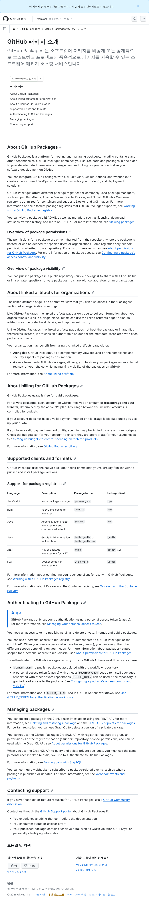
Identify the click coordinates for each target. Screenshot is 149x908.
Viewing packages (121, 222)
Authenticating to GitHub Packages (44, 602)
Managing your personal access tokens (74, 624)
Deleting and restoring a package (53, 723)
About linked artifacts (59, 374)
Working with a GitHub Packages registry (41, 579)
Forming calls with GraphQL (63, 762)
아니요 (31, 865)
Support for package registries (34, 484)
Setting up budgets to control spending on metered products (55, 439)
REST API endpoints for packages (111, 723)
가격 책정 (80, 894)
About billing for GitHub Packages (43, 385)
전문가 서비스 (97, 894)
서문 (83, 28)
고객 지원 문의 (88, 869)
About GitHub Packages (32, 147)
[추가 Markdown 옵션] (40, 79)
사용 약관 (39, 894)
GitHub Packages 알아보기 (60, 28)
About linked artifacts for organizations (48, 292)
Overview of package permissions (37, 232)
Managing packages (28, 709)
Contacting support (28, 790)
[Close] (139, 6)
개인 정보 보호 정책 (16, 872)
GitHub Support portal (55, 811)
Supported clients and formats (39, 458)
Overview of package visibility (34, 268)
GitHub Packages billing (60, 446)
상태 (69, 894)
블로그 (112, 894)
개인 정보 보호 (56, 894)
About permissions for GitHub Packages (103, 653)
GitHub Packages (30, 28)
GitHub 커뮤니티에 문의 (93, 864)
